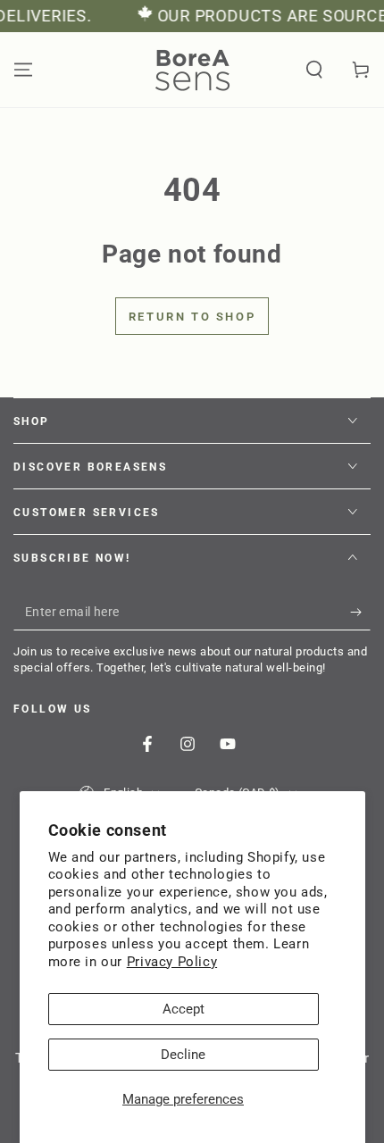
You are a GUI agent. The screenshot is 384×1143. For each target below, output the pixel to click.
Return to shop (192, 316)
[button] (314, 69)
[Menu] (23, 69)
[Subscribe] (360, 612)
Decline (183, 1055)
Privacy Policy (172, 962)
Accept (184, 1009)
